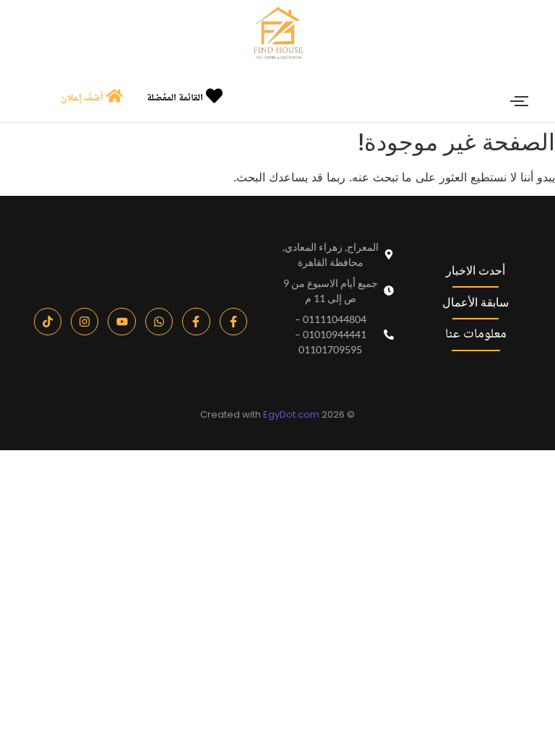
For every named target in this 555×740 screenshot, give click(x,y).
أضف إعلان (82, 98)
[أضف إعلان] (114, 97)
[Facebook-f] (233, 321)
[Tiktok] (47, 321)
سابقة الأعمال (475, 302)
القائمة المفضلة (175, 98)
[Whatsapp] (159, 321)
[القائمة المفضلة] (214, 97)
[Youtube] (121, 321)
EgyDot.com (291, 414)
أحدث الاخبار (475, 270)
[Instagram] (84, 321)
